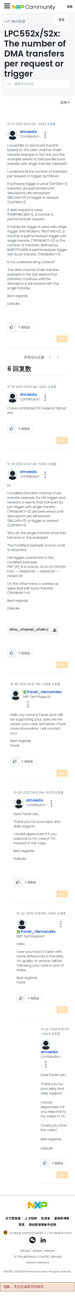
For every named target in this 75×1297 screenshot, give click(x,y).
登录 (70, 7)
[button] (45, 135)
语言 (62, 20)
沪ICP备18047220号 (60, 1233)
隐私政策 (25, 1251)
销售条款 (50, 1251)
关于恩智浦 (13, 1218)
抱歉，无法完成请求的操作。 (25, 1286)
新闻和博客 (62, 1218)
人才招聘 (31, 1218)
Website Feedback (37, 1262)
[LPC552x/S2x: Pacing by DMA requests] (57, 357)
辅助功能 (56, 1256)
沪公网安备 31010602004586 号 (27, 1233)
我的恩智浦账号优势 (42, 1224)
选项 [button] (63, 102)
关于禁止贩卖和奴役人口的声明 (31, 1256)
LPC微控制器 (15, 21)
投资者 (45, 1218)
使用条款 (37, 1251)
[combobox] (37, 84)
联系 (22, 1224)
